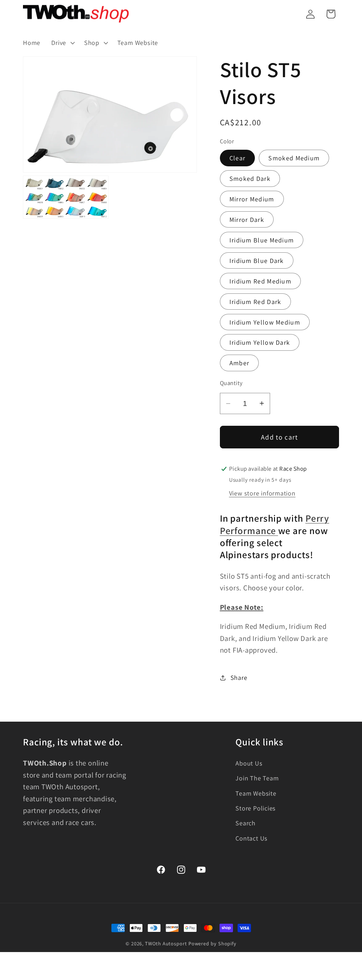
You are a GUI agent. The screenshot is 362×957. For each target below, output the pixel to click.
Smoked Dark (249, 178)
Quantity (231, 383)
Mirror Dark (246, 219)
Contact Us (251, 838)
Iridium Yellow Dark (259, 342)
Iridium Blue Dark (256, 260)
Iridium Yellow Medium (264, 322)
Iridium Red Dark (255, 301)
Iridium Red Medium (260, 281)
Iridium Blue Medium (261, 240)
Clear (237, 158)
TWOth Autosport (166, 943)
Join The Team (257, 778)
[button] (62, 42)
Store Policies (255, 808)
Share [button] (238, 677)
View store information (262, 493)
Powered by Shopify (212, 943)
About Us (248, 763)
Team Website (255, 793)
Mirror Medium (251, 199)
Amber (239, 363)
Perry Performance (274, 524)
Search (245, 823)
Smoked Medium (294, 158)
